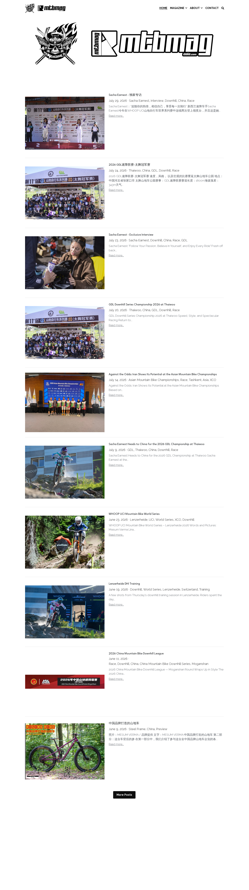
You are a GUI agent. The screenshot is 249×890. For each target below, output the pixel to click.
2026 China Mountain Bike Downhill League (136, 653)
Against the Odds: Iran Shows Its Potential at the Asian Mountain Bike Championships (163, 374)
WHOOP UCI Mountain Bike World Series (134, 514)
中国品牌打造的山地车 (124, 723)
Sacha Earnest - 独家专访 (125, 95)
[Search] (222, 8)
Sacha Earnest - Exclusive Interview (131, 234)
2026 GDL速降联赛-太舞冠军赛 (129, 165)
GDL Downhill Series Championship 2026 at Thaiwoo (142, 304)
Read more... (116, 115)
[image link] (45, 7)
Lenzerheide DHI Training (124, 583)
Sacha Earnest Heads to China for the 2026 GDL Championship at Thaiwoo (156, 444)
